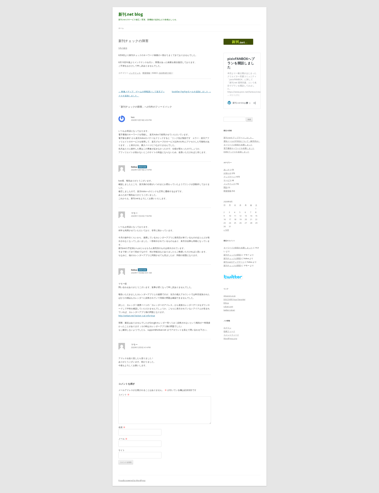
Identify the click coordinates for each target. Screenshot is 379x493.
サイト (121, 450)
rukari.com (228, 306)
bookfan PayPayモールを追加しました (191, 91)
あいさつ (227, 169)
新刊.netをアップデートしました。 (239, 137)
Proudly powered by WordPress (131, 480)
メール (122, 438)
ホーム (121, 28)
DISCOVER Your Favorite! (234, 299)
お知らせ (227, 173)
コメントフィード (231, 335)
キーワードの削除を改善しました (238, 144)
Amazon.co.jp (230, 296)
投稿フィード (229, 331)
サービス (227, 180)
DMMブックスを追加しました (236, 152)
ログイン (227, 327)
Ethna (226, 303)
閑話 (225, 187)
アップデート (229, 176)
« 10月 (226, 230)
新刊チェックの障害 (232, 255)
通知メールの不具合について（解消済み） (242, 141)
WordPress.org (230, 338)
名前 (121, 427)
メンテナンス (134, 73)
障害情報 (146, 73)
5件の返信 (122, 48)
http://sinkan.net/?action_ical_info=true (136, 315)
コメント (123, 394)
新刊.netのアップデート (234, 262)
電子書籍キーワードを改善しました (239, 148)
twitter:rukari (229, 310)
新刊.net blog (130, 14)
